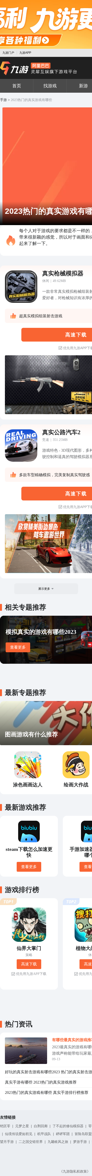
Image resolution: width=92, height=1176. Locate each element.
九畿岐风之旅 (58, 1142)
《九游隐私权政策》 (74, 1171)
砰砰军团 (63, 1134)
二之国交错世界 (31, 1142)
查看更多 (18, 647)
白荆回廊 (41, 1126)
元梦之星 (22, 1126)
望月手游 (7, 1142)
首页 (16, 85)
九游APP (25, 52)
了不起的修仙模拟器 (68, 1126)
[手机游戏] (38, 68)
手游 (3, 100)
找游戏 (50, 85)
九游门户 (8, 52)
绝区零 (5, 1126)
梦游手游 (80, 1142)
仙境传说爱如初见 (18, 1134)
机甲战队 (44, 1134)
